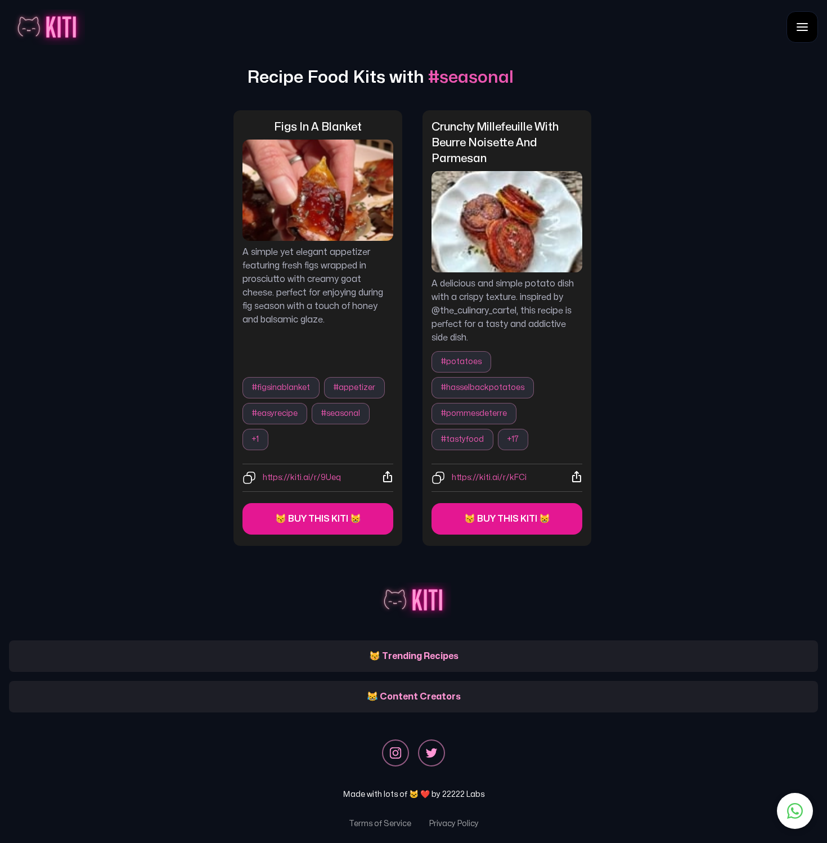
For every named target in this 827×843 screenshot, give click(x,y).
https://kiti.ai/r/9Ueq (302, 477)
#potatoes (461, 361)
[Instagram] (395, 752)
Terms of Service (380, 823)
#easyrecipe (275, 413)
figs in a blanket (318, 127)
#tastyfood (462, 439)
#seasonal (340, 413)
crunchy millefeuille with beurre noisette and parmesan (496, 143)
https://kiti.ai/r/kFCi (489, 477)
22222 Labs (463, 794)
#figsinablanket (281, 387)
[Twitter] (431, 752)
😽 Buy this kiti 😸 (318, 518)
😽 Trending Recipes (414, 656)
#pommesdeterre (474, 413)
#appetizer (354, 387)
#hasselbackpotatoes (482, 387)
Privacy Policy (454, 823)
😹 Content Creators (414, 696)
